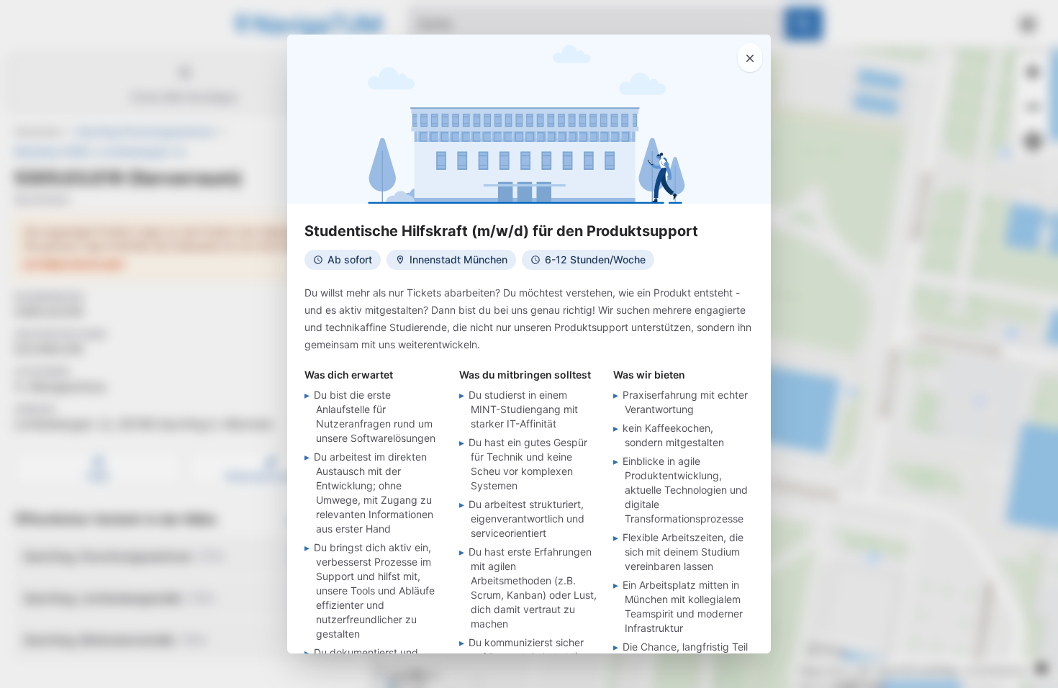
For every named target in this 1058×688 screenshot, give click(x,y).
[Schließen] (750, 57)
